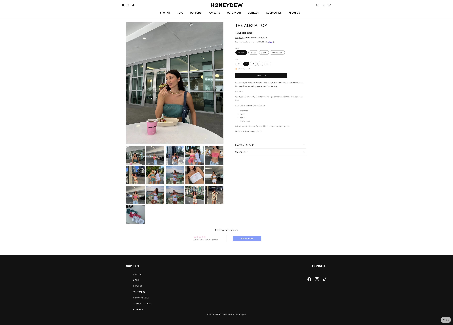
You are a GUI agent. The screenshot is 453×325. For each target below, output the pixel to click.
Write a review (247, 238)
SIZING (136, 280)
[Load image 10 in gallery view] (214, 175)
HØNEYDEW (220, 314)
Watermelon (277, 52)
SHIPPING (137, 274)
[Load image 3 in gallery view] (175, 155)
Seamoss (241, 52)
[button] (317, 5)
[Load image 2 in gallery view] (155, 155)
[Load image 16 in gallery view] (135, 214)
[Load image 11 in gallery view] (135, 195)
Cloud (264, 52)
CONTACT (138, 309)
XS (240, 64)
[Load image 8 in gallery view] (175, 175)
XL (269, 64)
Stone (253, 52)
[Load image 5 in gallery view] (214, 155)
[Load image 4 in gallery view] (194, 155)
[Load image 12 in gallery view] (155, 195)
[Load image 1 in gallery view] (135, 155)
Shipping (239, 37)
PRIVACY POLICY (141, 297)
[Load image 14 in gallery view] (194, 195)
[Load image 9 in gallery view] (194, 175)
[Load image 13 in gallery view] (175, 195)
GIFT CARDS (139, 292)
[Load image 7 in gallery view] (155, 175)
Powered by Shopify (236, 314)
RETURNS (137, 286)
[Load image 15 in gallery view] (214, 195)
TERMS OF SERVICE (142, 303)
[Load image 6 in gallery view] (135, 175)
